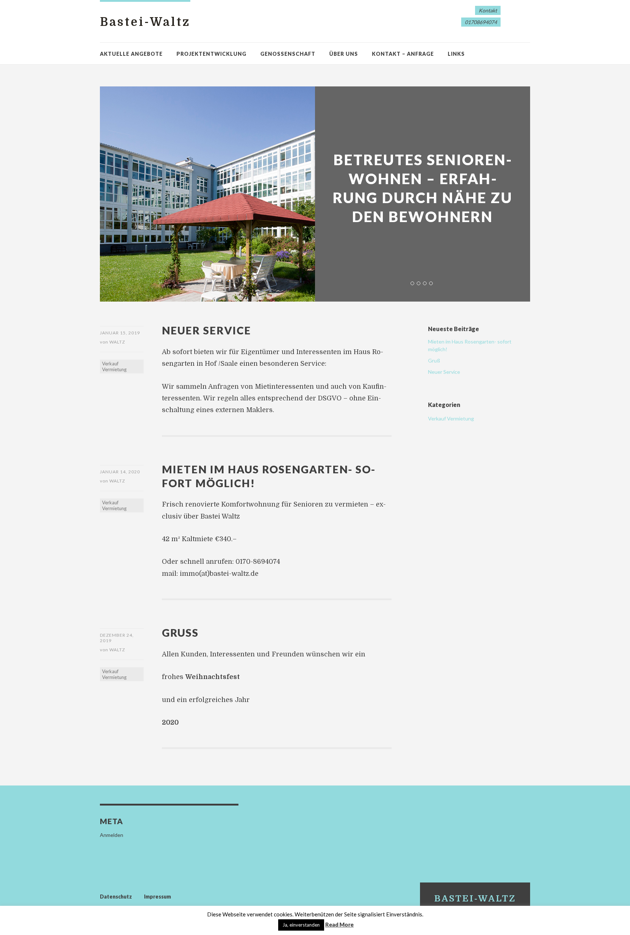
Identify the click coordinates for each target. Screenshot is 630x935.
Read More (339, 924)
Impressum (157, 896)
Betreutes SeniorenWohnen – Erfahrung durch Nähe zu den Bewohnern (423, 188)
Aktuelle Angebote (131, 54)
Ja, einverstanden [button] (301, 925)
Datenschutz (116, 896)
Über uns (343, 54)
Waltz (117, 342)
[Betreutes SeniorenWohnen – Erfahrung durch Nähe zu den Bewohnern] (315, 194)
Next (509, 108)
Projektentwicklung (211, 54)
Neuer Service (206, 330)
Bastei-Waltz (145, 22)
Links (456, 54)
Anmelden (111, 835)
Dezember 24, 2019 (117, 637)
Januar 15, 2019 (120, 332)
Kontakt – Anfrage (403, 54)
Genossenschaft (287, 54)
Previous (336, 108)
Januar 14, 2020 (120, 471)
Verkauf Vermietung (114, 366)
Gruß (180, 632)
